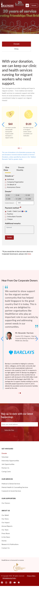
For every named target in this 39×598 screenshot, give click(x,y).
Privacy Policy (31, 576)
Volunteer (5, 457)
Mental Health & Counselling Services (15, 487)
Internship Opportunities (10, 460)
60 (17, 195)
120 (27, 195)
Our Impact (6, 522)
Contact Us (6, 548)
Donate (9, 237)
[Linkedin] (10, 583)
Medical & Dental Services (11, 484)
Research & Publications (10, 544)
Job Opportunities (8, 464)
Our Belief (5, 515)
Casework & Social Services (11, 491)
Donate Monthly (20, 169)
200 (8, 199)
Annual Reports (7, 526)
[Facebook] (2, 583)
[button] (27, 5)
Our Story (5, 519)
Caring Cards (6, 471)
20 (8, 195)
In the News (6, 537)
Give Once (6, 169)
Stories (4, 541)
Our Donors (6, 503)
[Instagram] (6, 583)
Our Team (5, 530)
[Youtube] (15, 583)
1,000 (18, 199)
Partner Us (5, 468)
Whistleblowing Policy (9, 578)
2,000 (28, 199)
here (29, 254)
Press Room (6, 533)
